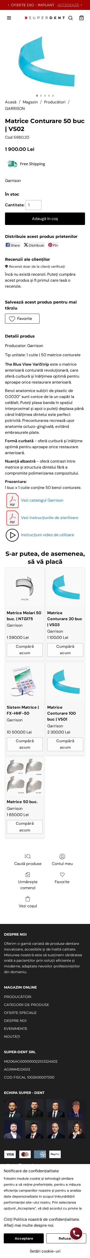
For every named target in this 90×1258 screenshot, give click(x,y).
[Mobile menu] (9, 18)
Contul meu (62, 863)
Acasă (10, 102)
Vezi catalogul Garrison (42, 500)
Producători (55, 102)
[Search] (70, 17)
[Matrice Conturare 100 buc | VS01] (65, 681)
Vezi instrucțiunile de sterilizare (49, 517)
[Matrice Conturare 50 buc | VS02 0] (45, 61)
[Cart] (81, 17)
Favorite (62, 881)
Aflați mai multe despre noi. (29, 1225)
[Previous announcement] (8, 4)
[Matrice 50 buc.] (24, 776)
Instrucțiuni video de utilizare (47, 534)
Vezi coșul (28, 906)
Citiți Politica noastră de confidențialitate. (42, 1219)
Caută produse (28, 863)
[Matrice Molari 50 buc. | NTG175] (24, 587)
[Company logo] (45, 18)
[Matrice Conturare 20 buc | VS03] (65, 587)
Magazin (30, 102)
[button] (22, 319)
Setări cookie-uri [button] (45, 1251)
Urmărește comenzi (28, 884)
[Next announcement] (81, 4)
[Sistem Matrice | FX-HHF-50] (24, 681)
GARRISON (15, 108)
